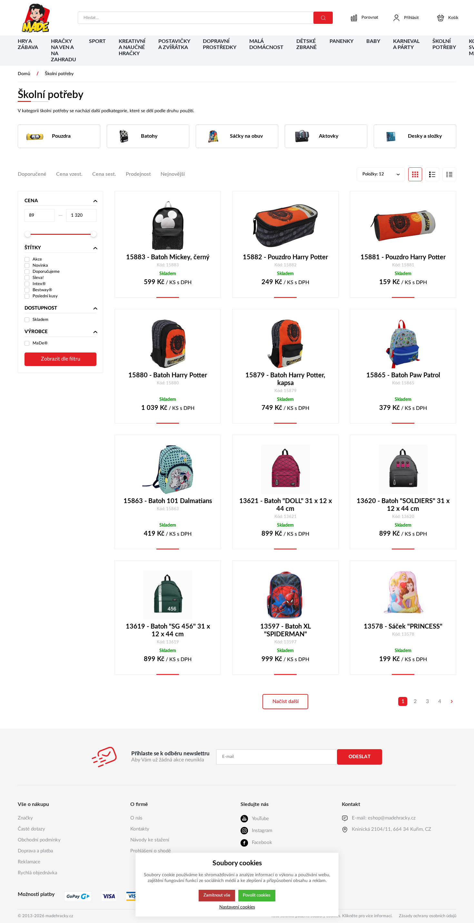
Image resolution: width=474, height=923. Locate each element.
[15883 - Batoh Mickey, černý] (167, 225)
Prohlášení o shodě (150, 851)
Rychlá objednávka (37, 872)
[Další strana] (451, 701)
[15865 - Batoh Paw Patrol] (403, 344)
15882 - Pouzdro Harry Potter (285, 257)
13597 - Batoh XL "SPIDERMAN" (285, 630)
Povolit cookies (257, 895)
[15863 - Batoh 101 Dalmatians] (167, 469)
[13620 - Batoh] (403, 469)
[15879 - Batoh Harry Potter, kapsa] (285, 344)
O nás (136, 818)
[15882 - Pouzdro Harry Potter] (285, 225)
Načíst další (285, 701)
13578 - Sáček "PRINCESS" (403, 626)
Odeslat (359, 756)
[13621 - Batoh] (285, 469)
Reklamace (29, 861)
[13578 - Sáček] (403, 595)
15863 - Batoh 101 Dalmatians (167, 501)
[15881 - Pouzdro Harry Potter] (403, 225)
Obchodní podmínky (39, 840)
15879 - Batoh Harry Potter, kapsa (285, 379)
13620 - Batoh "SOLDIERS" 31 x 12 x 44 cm (403, 505)
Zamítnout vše (216, 895)
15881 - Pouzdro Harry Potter (403, 257)
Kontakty (139, 829)
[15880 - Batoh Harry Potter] (167, 344)
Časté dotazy (31, 829)
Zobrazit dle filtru (60, 359)
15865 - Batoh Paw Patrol (403, 375)
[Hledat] (323, 18)
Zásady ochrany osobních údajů (427, 916)
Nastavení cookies (237, 907)
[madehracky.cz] (36, 18)
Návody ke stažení (149, 840)
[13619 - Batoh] (167, 595)
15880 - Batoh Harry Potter (167, 375)
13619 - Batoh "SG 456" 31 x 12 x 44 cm (168, 630)
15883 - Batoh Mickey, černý (168, 257)
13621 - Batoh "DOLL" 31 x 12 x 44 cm (285, 505)
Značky (25, 818)
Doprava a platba (35, 851)
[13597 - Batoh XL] (285, 595)
